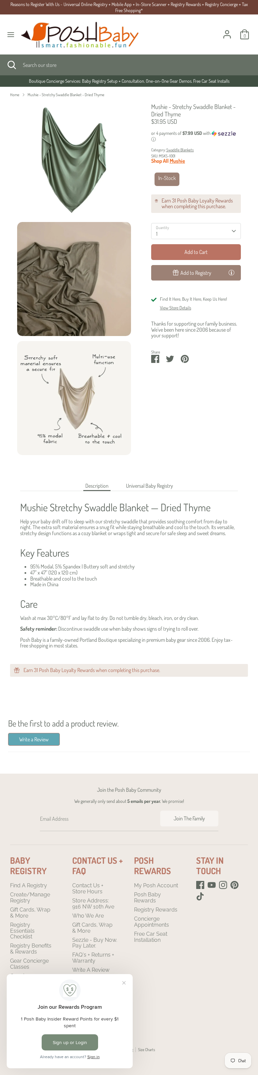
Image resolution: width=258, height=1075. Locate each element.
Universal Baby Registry (149, 485)
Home (14, 94)
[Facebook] (200, 885)
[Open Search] (11, 65)
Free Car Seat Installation (150, 937)
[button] (196, 136)
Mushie (177, 160)
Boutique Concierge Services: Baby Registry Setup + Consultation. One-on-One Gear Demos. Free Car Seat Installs (129, 81)
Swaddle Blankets (180, 149)
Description (97, 485)
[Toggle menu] (10, 34)
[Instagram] (223, 885)
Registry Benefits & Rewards (30, 948)
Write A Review (91, 970)
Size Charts (146, 1049)
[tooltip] (231, 272)
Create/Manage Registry (30, 897)
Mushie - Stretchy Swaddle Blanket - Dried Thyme (66, 94)
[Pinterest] (234, 885)
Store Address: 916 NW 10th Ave (93, 903)
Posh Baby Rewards (147, 897)
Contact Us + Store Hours (87, 888)
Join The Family (189, 818)
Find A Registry (28, 885)
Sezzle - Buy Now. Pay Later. (94, 943)
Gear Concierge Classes (29, 964)
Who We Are (88, 916)
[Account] (227, 30)
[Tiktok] (200, 896)
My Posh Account (156, 885)
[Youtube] (212, 885)
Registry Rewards (155, 909)
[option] (129, 81)
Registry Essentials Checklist (22, 931)
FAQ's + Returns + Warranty (93, 958)
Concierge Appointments (151, 922)
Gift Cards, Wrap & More (30, 912)
